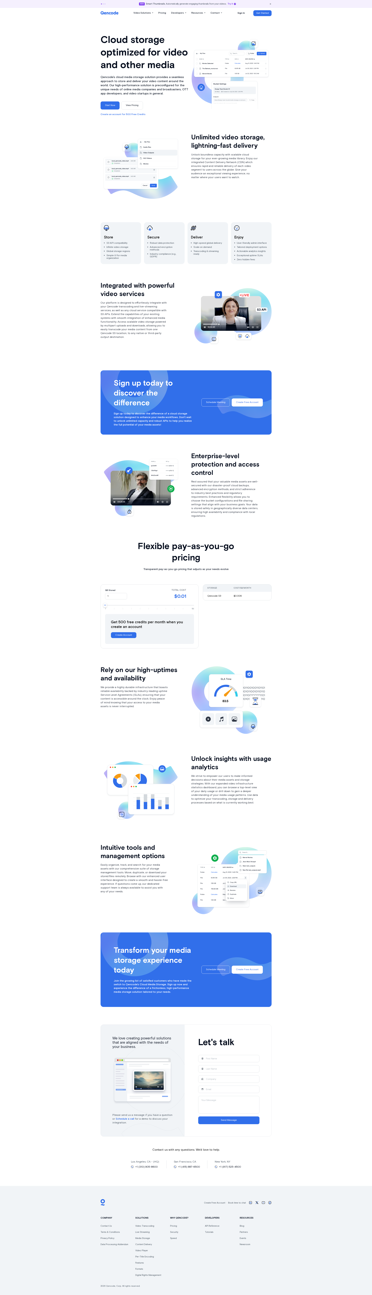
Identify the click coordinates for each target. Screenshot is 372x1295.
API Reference (212, 1226)
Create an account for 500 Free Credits (123, 114)
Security (174, 1232)
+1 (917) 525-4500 (230, 1167)
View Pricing (132, 105)
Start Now (110, 105)
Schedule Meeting (215, 402)
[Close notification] (270, 4)
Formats (139, 1269)
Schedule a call (125, 1119)
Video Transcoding (144, 1226)
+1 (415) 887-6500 (189, 1167)
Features (139, 1262)
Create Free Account (247, 402)
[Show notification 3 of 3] (105, 4)
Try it (230, 3)
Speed (173, 1238)
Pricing (173, 1226)
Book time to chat (237, 1202)
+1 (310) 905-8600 (146, 1167)
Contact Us (106, 1226)
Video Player (141, 1250)
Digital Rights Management (148, 1275)
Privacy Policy (107, 1238)
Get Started (262, 13)
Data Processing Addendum (114, 1244)
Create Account (123, 635)
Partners (244, 1232)
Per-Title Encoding (144, 1256)
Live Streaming (142, 1232)
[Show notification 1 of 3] (101, 4)
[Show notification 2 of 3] (103, 4)
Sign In (241, 13)
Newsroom (245, 1244)
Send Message (229, 1120)
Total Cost (178, 590)
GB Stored (110, 590)
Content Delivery (143, 1244)
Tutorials (209, 1232)
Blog (242, 1226)
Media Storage (142, 1238)
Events (243, 1238)
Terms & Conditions (110, 1232)
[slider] (105, 605)
